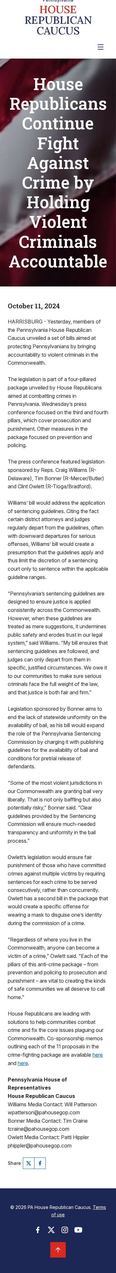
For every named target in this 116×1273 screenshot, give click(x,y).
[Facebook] (40, 1163)
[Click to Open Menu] (100, 47)
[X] (28, 1163)
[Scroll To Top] (58, 1250)
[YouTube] (78, 1232)
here (97, 1055)
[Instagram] (65, 1232)
